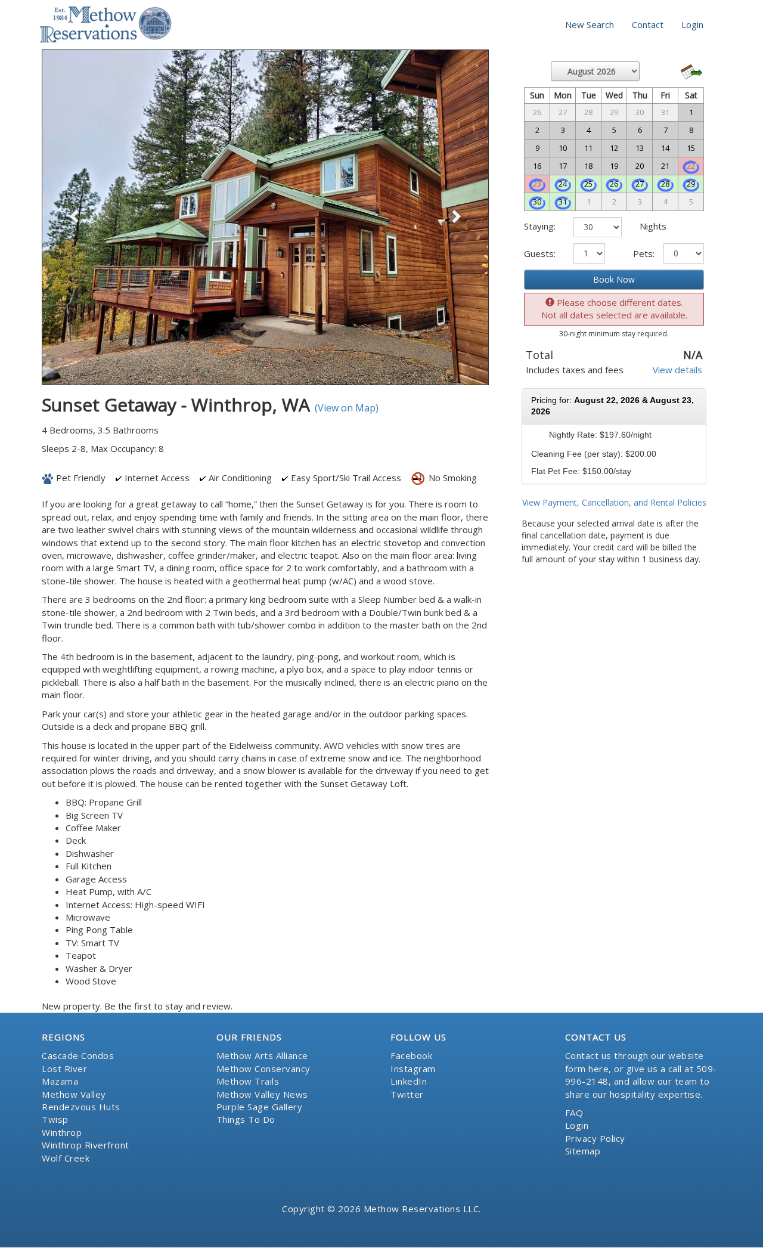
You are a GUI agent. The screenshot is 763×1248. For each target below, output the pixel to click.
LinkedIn (408, 1081)
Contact (647, 24)
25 (588, 183)
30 (537, 201)
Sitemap (583, 1151)
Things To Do (245, 1119)
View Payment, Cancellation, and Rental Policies (614, 502)
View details (677, 370)
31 (563, 201)
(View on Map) (347, 407)
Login (692, 24)
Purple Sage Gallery (259, 1107)
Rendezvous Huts (81, 1107)
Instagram (413, 1068)
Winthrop (62, 1132)
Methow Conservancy (263, 1068)
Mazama (60, 1081)
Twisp (55, 1119)
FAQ (574, 1113)
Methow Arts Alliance (262, 1055)
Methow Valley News (262, 1094)
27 (639, 183)
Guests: (540, 253)
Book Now (614, 279)
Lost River (64, 1068)
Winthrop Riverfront (85, 1145)
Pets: (644, 253)
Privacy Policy (595, 1138)
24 (563, 183)
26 (614, 183)
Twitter (407, 1094)
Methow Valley (74, 1094)
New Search (589, 24)
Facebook (411, 1055)
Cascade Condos (78, 1055)
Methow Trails (248, 1081)
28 (665, 183)
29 (691, 183)
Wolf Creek (65, 1158)
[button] (75, 217)
